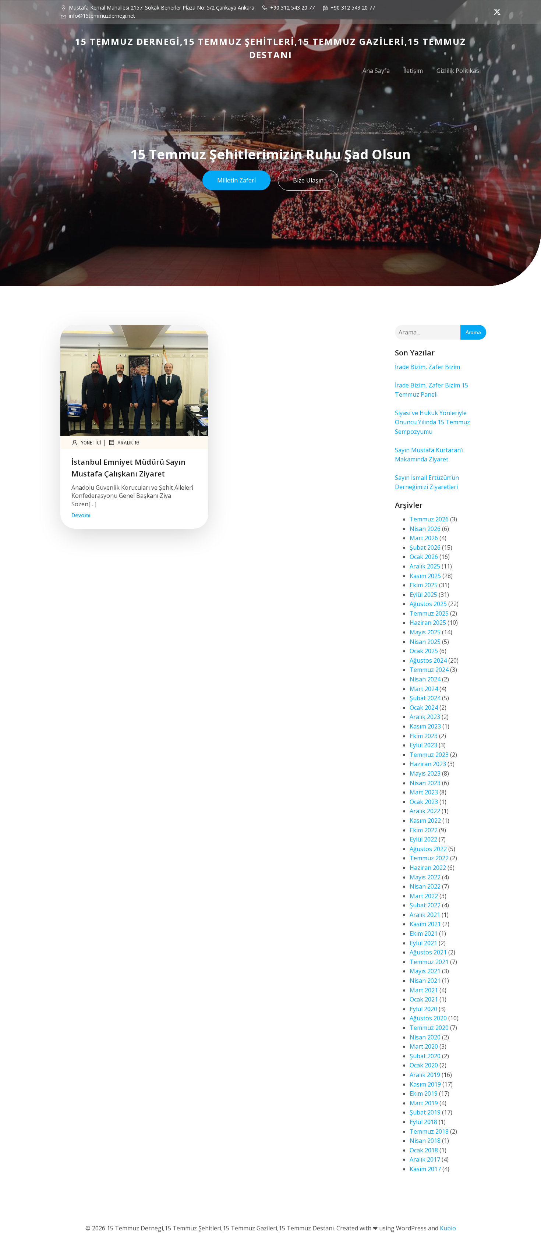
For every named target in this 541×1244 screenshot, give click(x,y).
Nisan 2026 (425, 529)
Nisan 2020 (425, 1037)
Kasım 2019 (425, 1084)
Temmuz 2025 (429, 613)
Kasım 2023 (425, 726)
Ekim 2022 (424, 830)
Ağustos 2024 (428, 660)
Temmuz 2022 (429, 858)
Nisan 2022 (425, 886)
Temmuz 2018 (429, 1131)
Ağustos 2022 (428, 849)
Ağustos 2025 (428, 604)
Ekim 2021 (424, 933)
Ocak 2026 (424, 557)
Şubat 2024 (425, 698)
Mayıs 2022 (425, 877)
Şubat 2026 (425, 547)
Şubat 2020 (425, 1056)
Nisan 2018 (425, 1141)
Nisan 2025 (425, 642)
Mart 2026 (424, 538)
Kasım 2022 (425, 820)
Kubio (448, 1228)
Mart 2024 (424, 689)
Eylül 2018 (423, 1122)
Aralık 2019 (425, 1075)
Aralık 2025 (425, 566)
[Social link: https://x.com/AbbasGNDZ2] (495, 11)
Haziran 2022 (428, 868)
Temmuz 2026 (429, 519)
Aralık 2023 (425, 717)
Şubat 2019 (425, 1112)
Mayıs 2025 (425, 632)
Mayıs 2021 (425, 971)
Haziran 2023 (428, 764)
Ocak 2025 (424, 651)
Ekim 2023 (424, 736)
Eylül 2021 (423, 943)
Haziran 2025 (428, 623)
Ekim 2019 (424, 1093)
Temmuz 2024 (429, 670)
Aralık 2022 (425, 811)
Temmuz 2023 (429, 755)
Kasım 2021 (425, 924)
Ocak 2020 (424, 1065)
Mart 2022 (424, 896)
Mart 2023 (424, 792)
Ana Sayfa (376, 71)
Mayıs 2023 (425, 773)
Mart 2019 (424, 1103)
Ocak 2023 (424, 802)
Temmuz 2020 (429, 1028)
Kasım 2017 (425, 1169)
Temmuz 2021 (429, 962)
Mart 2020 (424, 1046)
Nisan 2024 (425, 679)
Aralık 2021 (425, 915)
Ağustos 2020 (428, 1018)
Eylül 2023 (423, 745)
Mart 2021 (424, 990)
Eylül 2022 (423, 839)
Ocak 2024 (424, 707)
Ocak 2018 (424, 1150)
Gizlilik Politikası (458, 71)
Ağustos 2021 (428, 952)
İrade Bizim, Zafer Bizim (427, 367)
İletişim (413, 71)
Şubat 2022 (425, 905)
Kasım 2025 (425, 576)
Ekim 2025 (424, 585)
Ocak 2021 (424, 999)
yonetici (91, 442)
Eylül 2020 (423, 1009)
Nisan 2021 (425, 981)
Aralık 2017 (425, 1159)
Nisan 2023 (425, 783)
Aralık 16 (128, 442)
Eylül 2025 (423, 595)
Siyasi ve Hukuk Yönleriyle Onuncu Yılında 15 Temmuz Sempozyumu (432, 422)
